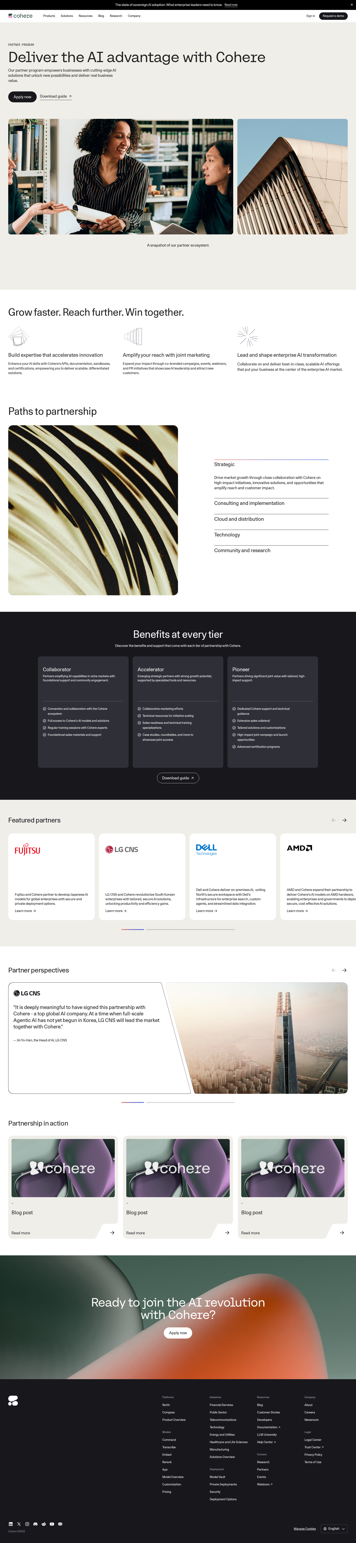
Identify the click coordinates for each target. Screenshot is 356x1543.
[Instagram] (27, 1524)
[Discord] (35, 1524)
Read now (231, 4)
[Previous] (333, 821)
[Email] (60, 1524)
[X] (18, 1524)
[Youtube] (51, 1524)
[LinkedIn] (10, 1524)
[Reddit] (43, 1524)
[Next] (344, 821)
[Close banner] (352, 4)
